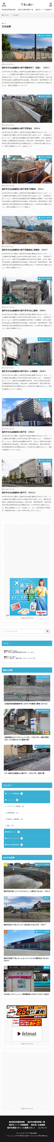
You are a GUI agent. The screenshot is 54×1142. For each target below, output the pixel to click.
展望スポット (13, 832)
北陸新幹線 (12, 813)
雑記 (10, 825)
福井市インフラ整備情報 (44, 10)
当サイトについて (14, 838)
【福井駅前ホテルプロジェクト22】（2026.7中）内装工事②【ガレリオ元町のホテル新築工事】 (26, 738)
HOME (6, 15)
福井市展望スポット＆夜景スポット (21, 1128)
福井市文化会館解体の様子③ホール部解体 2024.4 (24, 371)
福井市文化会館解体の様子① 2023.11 (18, 492)
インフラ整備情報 (14, 793)
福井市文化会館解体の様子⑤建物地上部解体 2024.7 (24, 250)
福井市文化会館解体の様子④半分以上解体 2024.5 (24, 310)
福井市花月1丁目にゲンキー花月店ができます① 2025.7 (25, 925)
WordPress (43, 1136)
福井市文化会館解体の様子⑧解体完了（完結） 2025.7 (25, 67)
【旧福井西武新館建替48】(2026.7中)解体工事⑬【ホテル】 (26, 704)
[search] (47, 631)
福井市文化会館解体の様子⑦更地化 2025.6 (21, 128)
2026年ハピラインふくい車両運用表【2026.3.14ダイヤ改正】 (27, 994)
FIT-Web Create (22, 1136)
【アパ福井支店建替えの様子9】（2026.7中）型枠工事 (24, 773)
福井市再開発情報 (44, 677)
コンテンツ (12, 800)
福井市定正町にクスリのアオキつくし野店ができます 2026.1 (27, 891)
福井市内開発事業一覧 (25, 10)
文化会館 (15, 15)
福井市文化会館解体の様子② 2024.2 (18, 432)
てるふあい (27, 4)
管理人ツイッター (10, 657)
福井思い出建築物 (46, 35)
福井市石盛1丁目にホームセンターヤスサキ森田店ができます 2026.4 (27, 959)
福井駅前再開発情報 (8, 10)
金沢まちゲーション (10, 651)
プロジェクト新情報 (43, 746)
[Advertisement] (27, 551)
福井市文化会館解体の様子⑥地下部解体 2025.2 (23, 189)
